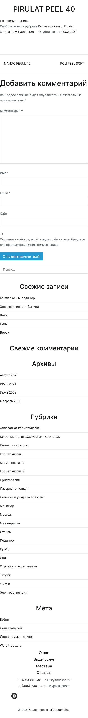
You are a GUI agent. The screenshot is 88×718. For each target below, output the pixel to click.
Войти (4, 619)
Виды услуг (44, 659)
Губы (3, 324)
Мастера (44, 666)
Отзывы (5, 532)
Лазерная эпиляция (14, 489)
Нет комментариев (14, 21)
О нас (44, 653)
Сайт (3, 213)
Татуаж (5, 575)
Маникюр (7, 506)
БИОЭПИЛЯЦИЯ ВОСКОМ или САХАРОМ (30, 437)
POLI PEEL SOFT (72, 63)
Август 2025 (9, 375)
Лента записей (11, 628)
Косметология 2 (12, 463)
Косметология (10, 454)
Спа (3, 558)
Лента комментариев (16, 637)
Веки (3, 315)
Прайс (68, 26)
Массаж (6, 514)
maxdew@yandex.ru (19, 32)
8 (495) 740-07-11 (33, 686)
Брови (4, 332)
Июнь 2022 (8, 392)
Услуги (5, 584)
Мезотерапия (10, 523)
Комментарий (11, 111)
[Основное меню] (80, 4)
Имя (4, 173)
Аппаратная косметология (19, 428)
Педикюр (7, 540)
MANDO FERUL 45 (17, 63)
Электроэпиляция (13, 592)
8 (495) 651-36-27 (31, 680)
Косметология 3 (50, 26)
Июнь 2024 (8, 384)
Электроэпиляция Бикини (19, 307)
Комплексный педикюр (17, 298)
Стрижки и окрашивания (18, 566)
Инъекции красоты (14, 445)
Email (5, 193)
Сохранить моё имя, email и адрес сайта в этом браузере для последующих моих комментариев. (42, 242)
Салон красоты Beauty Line (49, 710)
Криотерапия (10, 480)
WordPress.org (11, 645)
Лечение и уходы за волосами (22, 497)
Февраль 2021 (10, 401)
